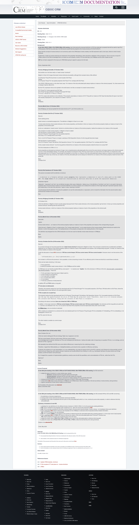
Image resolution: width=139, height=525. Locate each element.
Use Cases (48, 518)
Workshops (94, 485)
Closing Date (41, 42)
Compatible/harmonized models (23, 30)
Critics (28, 491)
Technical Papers (67, 487)
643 (52, 415)
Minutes (66, 511)
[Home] (29, 9)
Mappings (66, 499)
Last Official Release (31, 511)
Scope (28, 484)
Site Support (18, 52)
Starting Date (41, 34)
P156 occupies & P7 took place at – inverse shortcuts (54, 464)
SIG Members (95, 496)
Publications (66, 497)
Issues (17, 33)
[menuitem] (37, 16)
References (29, 488)
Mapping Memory (49, 500)
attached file (48, 422)
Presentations (67, 485)
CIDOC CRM (53, 9)
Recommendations (31, 486)
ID (38, 31)
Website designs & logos (32, 514)
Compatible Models (68, 501)
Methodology (29, 504)
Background (41, 45)
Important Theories (31, 493)
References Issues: (43, 458)
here (75, 441)
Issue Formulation (49, 484)
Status (39, 39)
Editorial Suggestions (20, 49)
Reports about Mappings (51, 503)
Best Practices (67, 506)
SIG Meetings (95, 480)
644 (52, 410)
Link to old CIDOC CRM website (71, 520)
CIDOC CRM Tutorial (20, 39)
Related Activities (95, 487)
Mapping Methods (49, 496)
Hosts (93, 499)
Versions (66, 480)
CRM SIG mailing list (20, 55)
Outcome (40, 431)
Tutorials (28, 507)
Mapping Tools (49, 498)
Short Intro (29, 481)
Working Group (42, 37)
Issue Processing (49, 486)
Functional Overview (31, 509)
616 (55, 252)
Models (47, 510)
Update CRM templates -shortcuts (49, 462)
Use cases (18, 42)
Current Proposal (42, 368)
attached (59, 385)
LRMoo (42, 466)
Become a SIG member (21, 46)
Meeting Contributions (68, 518)
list (49, 381)
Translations (66, 504)
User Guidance (30, 502)
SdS (91, 407)
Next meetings (19, 36)
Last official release (20, 27)
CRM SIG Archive (49, 488)
